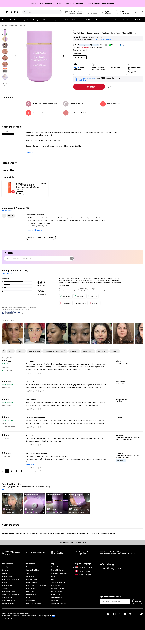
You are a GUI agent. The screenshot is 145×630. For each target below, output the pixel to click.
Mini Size (88, 20)
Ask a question (90, 37)
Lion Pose (77, 31)
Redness (102, 39)
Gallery (28, 573)
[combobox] (42, 12)
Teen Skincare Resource (58, 603)
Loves (28, 597)
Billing (53, 579)
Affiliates (4, 582)
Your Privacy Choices (45, 616)
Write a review (7, 273)
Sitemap (34, 616)
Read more (30, 464)
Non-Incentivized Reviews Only (53, 351)
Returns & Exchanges (57, 570)
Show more (30, 152)
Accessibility (54, 600)
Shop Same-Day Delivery (34, 603)
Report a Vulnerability (8, 603)
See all (5, 85)
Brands (98, 20)
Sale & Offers (138, 20)
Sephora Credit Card (32, 570)
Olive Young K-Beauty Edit (19, 20)
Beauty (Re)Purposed (8, 600)
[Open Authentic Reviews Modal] (22, 312)
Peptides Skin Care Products (39, 533)
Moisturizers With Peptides (75, 533)
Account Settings (31, 582)
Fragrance (56, 20)
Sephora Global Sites (8, 591)
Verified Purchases (34, 351)
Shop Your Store (31, 600)
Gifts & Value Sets (111, 20)
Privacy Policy (6, 616)
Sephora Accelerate (8, 597)
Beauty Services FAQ (57, 588)
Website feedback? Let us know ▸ (72, 542)
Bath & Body (76, 20)
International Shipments (58, 582)
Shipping (53, 576)
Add (20, 193)
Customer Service (56, 567)
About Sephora (6, 567)
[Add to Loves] (109, 86)
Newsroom (5, 570)
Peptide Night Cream (57, 533)
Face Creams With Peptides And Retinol (100, 533)
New (3, 20)
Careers (4, 573)
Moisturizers (13, 25)
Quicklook (9, 193)
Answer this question (35, 230)
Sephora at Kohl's (56, 591)
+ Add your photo (8, 489)
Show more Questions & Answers (41, 237)
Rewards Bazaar (31, 594)
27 (35, 471)
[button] (106, 45)
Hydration (96, 39)
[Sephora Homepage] (10, 12)
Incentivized (16, 342)
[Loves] (136, 12)
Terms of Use (16, 616)
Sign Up (138, 601)
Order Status (30, 576)
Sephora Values (7, 576)
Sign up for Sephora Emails (110, 597)
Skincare (45, 20)
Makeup (35, 20)
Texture (108, 39)
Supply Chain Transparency (10, 579)
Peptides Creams (21, 533)
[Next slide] (63, 56)
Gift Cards (125, 20)
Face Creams (23, 25)
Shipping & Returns (81, 80)
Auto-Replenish (31, 588)
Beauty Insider (30, 567)
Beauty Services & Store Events (36, 585)
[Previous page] (2, 471)
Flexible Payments (56, 597)
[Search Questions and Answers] (4, 216)
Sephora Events (7, 585)
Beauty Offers (30, 591)
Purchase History (31, 579)
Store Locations (55, 594)
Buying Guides (55, 585)
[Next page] (40, 471)
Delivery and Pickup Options (59, 573)
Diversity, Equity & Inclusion (10, 594)
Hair (66, 20)
